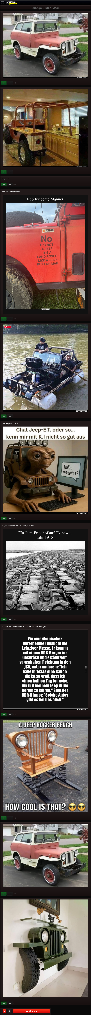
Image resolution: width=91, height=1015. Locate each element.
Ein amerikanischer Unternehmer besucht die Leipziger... (24, 626)
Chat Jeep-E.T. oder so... (11, 423)
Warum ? (5, 179)
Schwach (10, 83)
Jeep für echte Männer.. (11, 192)
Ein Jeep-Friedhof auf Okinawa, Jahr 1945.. (18, 525)
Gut (4, 83)
